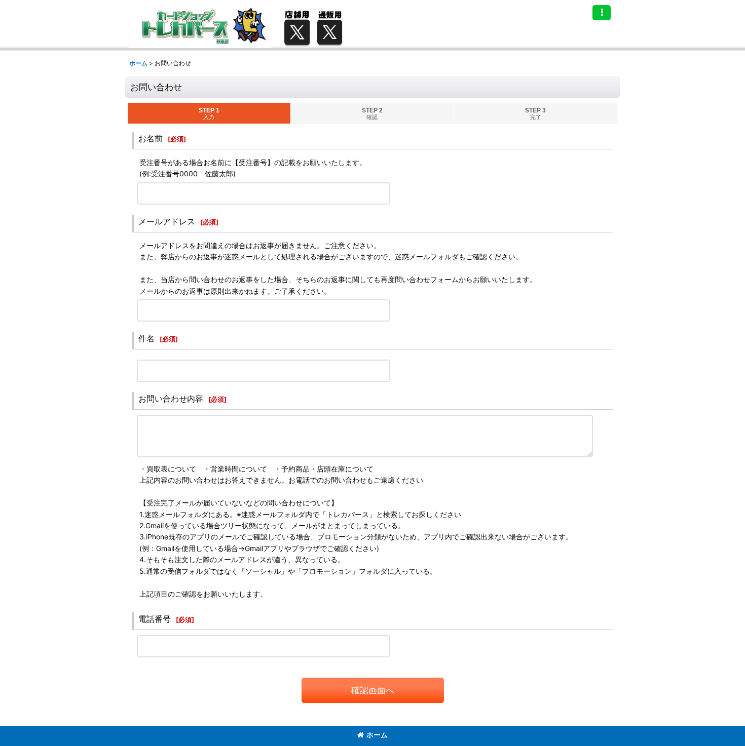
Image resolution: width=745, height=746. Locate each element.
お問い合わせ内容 (170, 399)
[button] (601, 12)
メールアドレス (166, 221)
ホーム (377, 734)
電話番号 (154, 619)
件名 (146, 338)
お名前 (150, 138)
